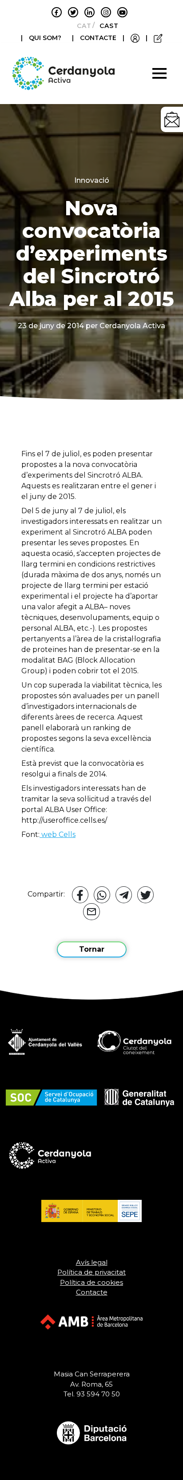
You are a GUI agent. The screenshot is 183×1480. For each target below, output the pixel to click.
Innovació (91, 180)
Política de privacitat (91, 1272)
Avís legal (91, 1262)
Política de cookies (91, 1282)
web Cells (58, 834)
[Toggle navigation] (159, 73)
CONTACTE (98, 38)
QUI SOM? (45, 38)
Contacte (91, 1292)
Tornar (91, 949)
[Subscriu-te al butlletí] (171, 119)
